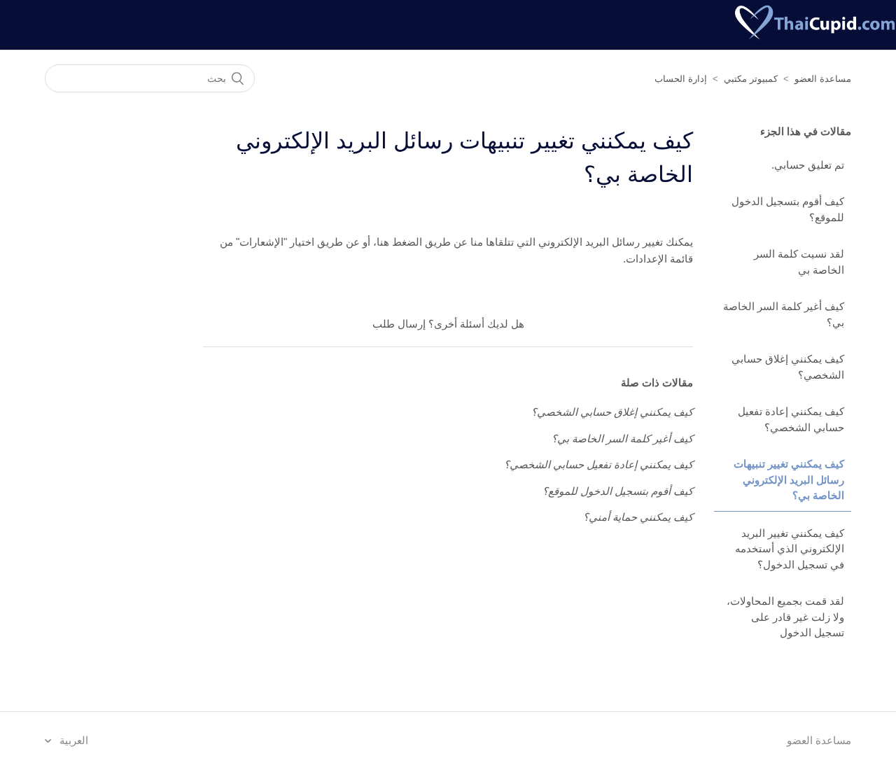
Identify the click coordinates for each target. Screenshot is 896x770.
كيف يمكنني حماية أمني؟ (638, 517)
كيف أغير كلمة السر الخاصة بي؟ (783, 314)
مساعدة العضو (822, 79)
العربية (72, 740)
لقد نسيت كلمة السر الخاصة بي (799, 262)
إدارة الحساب (680, 79)
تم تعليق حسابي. (807, 165)
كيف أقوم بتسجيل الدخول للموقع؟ (788, 209)
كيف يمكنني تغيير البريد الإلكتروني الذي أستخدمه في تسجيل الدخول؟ (789, 548)
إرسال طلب (399, 324)
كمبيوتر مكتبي (751, 79)
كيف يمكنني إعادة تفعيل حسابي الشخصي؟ (791, 419)
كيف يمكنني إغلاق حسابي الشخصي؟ (788, 367)
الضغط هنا (399, 242)
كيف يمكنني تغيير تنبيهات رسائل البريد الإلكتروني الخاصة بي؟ (789, 479)
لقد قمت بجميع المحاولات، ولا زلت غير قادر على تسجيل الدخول (785, 616)
